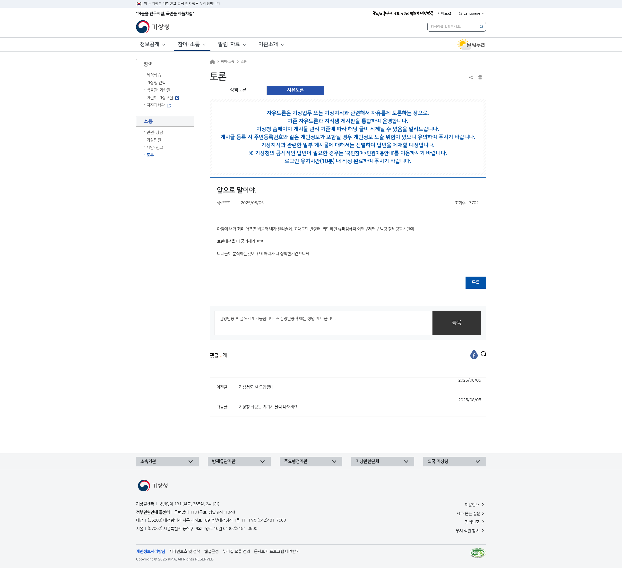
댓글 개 (218, 355)
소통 (244, 61)
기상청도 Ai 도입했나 (360, 383)
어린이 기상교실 (160, 98)
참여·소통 (189, 44)
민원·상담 (155, 132)
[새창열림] (471, 44)
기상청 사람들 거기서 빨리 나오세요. (360, 403)
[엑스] (482, 354)
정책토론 (238, 90)
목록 (476, 282)
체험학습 (154, 75)
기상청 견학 (156, 82)
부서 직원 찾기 (468, 531)
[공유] (470, 77)
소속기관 (148, 461)
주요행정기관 (295, 461)
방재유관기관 (223, 461)
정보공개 (149, 44)
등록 (457, 323)
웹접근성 (211, 551)
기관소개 (268, 44)
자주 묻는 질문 (468, 513)
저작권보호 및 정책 (184, 551)
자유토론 (295, 90)
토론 (150, 155)
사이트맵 (444, 13)
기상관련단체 (367, 461)
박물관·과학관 (158, 90)
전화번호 (472, 522)
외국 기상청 (438, 461)
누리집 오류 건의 (236, 551)
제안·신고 (155, 147)
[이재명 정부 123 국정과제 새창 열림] (402, 14)
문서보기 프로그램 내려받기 (277, 551)
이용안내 (472, 505)
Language (472, 13)
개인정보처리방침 (150, 551)
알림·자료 (229, 44)
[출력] (480, 77)
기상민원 (154, 140)
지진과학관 (156, 105)
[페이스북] (474, 354)
